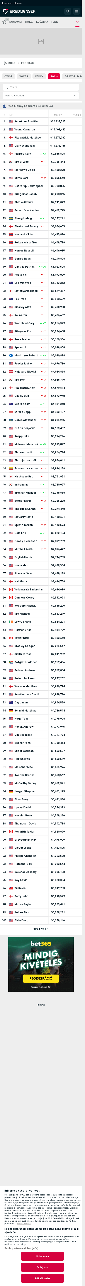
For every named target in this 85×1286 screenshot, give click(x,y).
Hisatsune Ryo (23, 476)
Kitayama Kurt (23, 331)
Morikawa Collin (24, 170)
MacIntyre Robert (26, 355)
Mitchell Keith (23, 549)
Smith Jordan (22, 654)
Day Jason (21, 702)
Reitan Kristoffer (25, 242)
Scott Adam (22, 404)
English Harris (23, 557)
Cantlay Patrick (24, 266)
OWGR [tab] (8, 76)
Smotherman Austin (27, 694)
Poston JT (21, 275)
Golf (11, 63)
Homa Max (21, 565)
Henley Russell (24, 250)
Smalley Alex (22, 307)
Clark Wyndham (24, 145)
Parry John (21, 896)
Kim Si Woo (21, 162)
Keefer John (22, 743)
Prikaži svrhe (42, 1278)
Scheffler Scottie (26, 121)
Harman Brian (22, 630)
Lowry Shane (22, 622)
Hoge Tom (21, 718)
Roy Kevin (20, 880)
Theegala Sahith (25, 509)
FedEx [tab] (39, 76)
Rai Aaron (20, 315)
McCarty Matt (23, 517)
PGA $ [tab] (54, 76)
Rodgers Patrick (25, 605)
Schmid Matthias (25, 710)
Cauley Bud (21, 396)
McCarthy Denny (25, 783)
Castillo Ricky (23, 735)
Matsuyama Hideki (26, 291)
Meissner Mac (23, 767)
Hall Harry (20, 581)
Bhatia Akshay (23, 202)
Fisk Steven (22, 759)
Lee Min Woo (22, 283)
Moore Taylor (23, 904)
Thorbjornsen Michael (27, 460)
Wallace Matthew (25, 686)
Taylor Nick (21, 638)
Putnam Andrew (24, 670)
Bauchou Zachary (25, 872)
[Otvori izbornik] (76, 11)
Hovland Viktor (24, 234)
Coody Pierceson (25, 541)
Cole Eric (20, 533)
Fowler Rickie (23, 363)
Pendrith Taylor (24, 831)
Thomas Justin (23, 452)
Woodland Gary (24, 323)
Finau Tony (21, 799)
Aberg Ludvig (23, 218)
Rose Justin (22, 339)
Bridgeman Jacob (25, 194)
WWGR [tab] (23, 76)
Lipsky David (22, 807)
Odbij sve (42, 1267)
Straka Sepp (22, 412)
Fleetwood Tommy (26, 226)
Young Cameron (24, 129)
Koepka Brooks (24, 775)
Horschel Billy (23, 864)
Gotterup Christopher (28, 186)
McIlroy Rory (22, 154)
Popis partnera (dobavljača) (21, 1248)
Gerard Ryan (22, 258)
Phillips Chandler (25, 856)
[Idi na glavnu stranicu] (22, 11)
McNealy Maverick (26, 444)
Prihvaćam (42, 1256)
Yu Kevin (20, 888)
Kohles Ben (21, 912)
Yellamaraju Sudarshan (28, 589)
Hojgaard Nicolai (25, 371)
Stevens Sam (23, 573)
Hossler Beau (23, 815)
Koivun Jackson (24, 678)
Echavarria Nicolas (26, 468)
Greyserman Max (25, 839)
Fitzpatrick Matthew (27, 137)
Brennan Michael (25, 492)
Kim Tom (19, 379)
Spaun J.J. (20, 347)
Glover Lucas (22, 848)
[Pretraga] (67, 11)
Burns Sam (21, 178)
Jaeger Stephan (24, 791)
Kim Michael (22, 614)
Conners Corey (24, 597)
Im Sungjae (21, 484)
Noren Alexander (25, 420)
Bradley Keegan (24, 646)
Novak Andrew (24, 727)
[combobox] (41, 95)
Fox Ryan (20, 299)
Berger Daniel (23, 501)
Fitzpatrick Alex (24, 388)
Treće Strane (24, 1223)
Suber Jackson (24, 751)
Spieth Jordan (23, 525)
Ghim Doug (21, 920)
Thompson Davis (25, 823)
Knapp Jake (21, 436)
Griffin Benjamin (24, 428)
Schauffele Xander (26, 210)
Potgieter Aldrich (25, 662)
